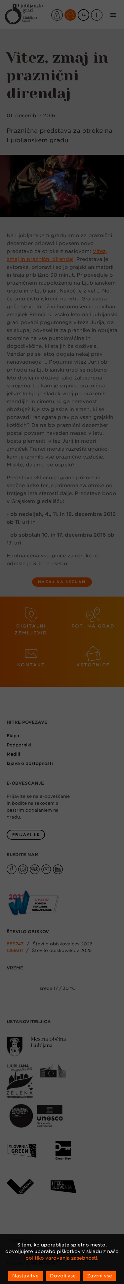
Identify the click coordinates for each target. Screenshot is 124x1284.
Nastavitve (25, 1275)
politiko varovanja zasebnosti (61, 1258)
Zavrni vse (99, 1275)
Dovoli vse (63, 1275)
